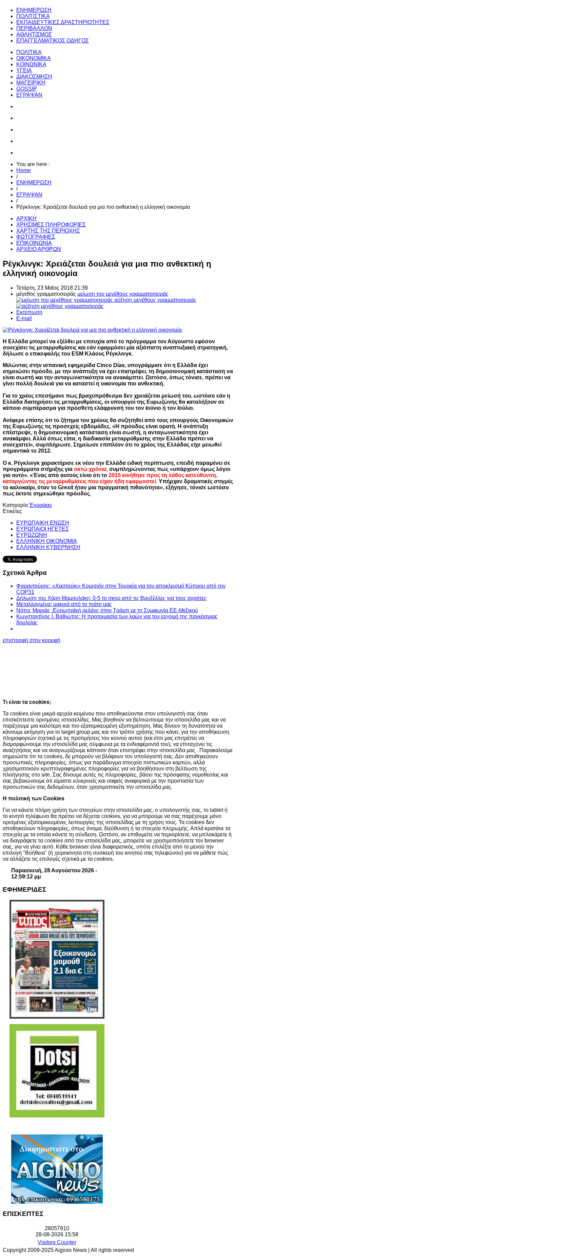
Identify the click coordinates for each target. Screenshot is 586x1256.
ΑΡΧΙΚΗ (26, 218)
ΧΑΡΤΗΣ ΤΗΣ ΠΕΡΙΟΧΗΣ (48, 231)
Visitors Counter (57, 1242)
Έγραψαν (40, 505)
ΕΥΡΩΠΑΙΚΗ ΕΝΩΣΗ (42, 523)
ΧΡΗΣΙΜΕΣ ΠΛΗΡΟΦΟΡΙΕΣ (51, 224)
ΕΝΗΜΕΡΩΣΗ (34, 182)
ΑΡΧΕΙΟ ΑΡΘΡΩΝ (38, 249)
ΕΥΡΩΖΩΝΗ (31, 535)
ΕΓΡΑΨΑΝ (29, 195)
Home (23, 170)
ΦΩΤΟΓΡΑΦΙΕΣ (35, 237)
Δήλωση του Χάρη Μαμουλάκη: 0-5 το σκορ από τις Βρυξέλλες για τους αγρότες (111, 598)
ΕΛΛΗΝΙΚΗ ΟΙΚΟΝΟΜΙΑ (46, 541)
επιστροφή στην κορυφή (31, 640)
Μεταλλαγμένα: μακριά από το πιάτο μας (64, 604)
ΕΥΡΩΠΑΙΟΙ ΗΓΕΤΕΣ (42, 529)
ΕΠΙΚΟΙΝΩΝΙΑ (34, 243)
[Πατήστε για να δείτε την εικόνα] (92, 330)
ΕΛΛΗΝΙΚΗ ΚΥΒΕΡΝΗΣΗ (48, 547)
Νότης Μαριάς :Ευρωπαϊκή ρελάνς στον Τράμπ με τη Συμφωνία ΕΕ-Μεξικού (107, 610)
